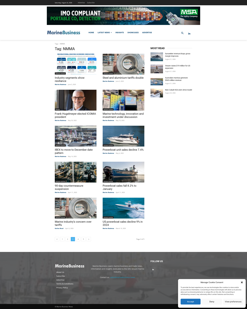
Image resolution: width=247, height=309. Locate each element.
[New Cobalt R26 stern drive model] (157, 93)
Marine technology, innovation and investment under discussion (123, 115)
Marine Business (60, 84)
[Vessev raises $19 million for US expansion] (157, 69)
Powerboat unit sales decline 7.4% (123, 149)
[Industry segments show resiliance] (75, 64)
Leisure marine (60, 73)
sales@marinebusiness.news (122, 277)
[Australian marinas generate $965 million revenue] (157, 81)
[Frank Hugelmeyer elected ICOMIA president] (75, 100)
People (58, 109)
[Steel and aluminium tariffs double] (123, 64)
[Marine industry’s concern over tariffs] (75, 208)
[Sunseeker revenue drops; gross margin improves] (157, 56)
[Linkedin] (189, 34)
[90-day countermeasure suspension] (75, 172)
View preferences (233, 301)
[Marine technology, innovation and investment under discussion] (123, 100)
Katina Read (59, 228)
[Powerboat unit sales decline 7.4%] (123, 136)
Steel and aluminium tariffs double (123, 77)
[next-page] (89, 239)
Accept (190, 301)
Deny (211, 301)
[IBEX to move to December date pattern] (75, 136)
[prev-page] (57, 239)
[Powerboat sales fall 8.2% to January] (123, 172)
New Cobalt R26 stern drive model (178, 90)
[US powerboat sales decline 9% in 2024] (123, 208)
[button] (242, 282)
